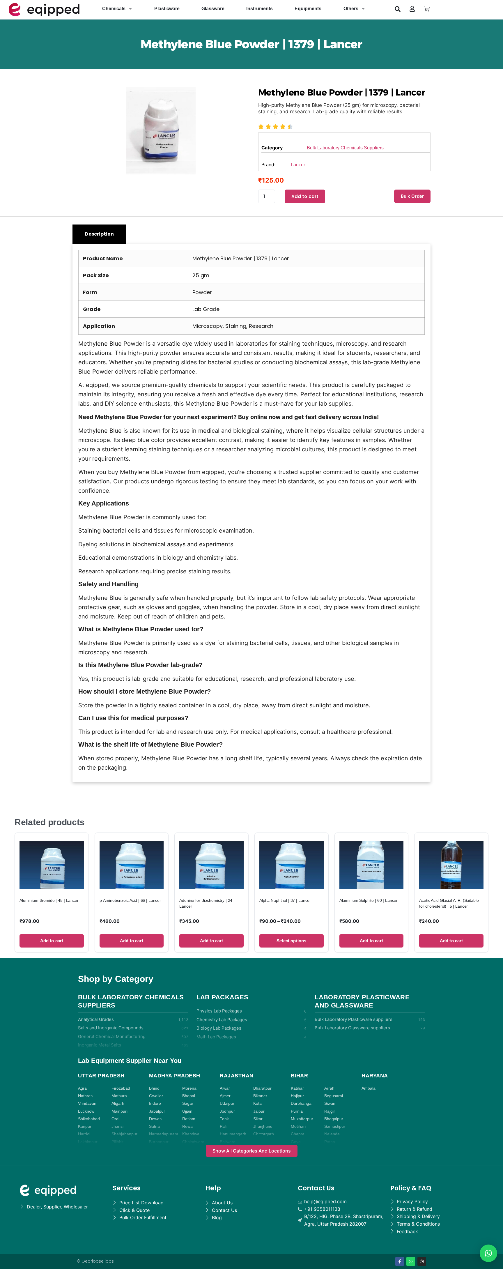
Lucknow (86, 1111)
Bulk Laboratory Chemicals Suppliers (345, 147)
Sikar (258, 1119)
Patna (329, 1142)
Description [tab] (99, 234)
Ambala (369, 1088)
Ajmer (225, 1096)
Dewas (155, 1119)
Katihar (297, 1088)
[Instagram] (421, 1261)
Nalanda (332, 1134)
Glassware (212, 8)
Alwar (225, 1088)
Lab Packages (222, 997)
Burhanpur (159, 1142)
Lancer (298, 164)
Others (350, 8)
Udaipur (227, 1103)
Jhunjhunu (262, 1126)
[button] (397, 9)
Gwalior (156, 1096)
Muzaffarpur (302, 1119)
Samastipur (334, 1126)
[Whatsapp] (410, 1261)
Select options (291, 940)
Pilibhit (117, 1142)
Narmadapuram (163, 1134)
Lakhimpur (88, 1142)
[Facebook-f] (399, 1261)
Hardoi (84, 1134)
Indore (155, 1103)
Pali (223, 1126)
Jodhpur (227, 1111)
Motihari (298, 1126)
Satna (154, 1126)
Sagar (187, 1103)
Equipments (308, 8)
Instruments (259, 8)
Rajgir (329, 1111)
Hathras (85, 1096)
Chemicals (113, 8)
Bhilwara (227, 1142)
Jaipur (259, 1111)
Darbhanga (301, 1103)
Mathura (119, 1096)
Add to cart (305, 196)
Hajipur (297, 1096)
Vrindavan (87, 1103)
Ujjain (187, 1111)
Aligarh (117, 1103)
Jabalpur (157, 1111)
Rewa (187, 1126)
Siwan (329, 1103)
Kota (257, 1103)
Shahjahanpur (124, 1134)
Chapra (297, 1134)
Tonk (224, 1119)
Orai (115, 1119)
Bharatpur (262, 1088)
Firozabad (120, 1088)
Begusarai (333, 1096)
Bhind (154, 1088)
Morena (189, 1088)
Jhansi (117, 1126)
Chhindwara (193, 1142)
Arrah (329, 1088)
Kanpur (84, 1126)
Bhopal (188, 1096)
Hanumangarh (233, 1134)
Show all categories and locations (251, 1151)
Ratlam (188, 1119)
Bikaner (260, 1096)
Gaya (296, 1142)
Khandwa (190, 1134)
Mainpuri (119, 1111)
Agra (82, 1088)
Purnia (297, 1111)
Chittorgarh (263, 1134)
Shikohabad (89, 1119)
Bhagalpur (333, 1119)
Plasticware (167, 8)
